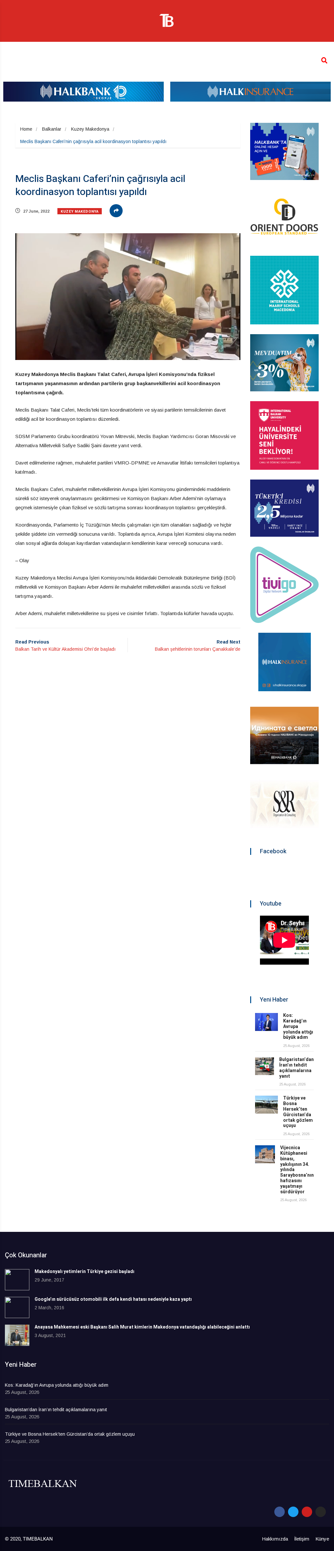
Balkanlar (51, 129)
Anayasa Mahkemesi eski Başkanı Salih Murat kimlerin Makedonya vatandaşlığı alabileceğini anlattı (142, 1327)
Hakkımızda (275, 1539)
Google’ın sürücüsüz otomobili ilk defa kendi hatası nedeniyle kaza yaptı (113, 1299)
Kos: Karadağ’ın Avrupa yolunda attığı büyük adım (56, 1385)
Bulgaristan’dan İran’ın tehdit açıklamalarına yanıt (296, 1067)
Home (26, 129)
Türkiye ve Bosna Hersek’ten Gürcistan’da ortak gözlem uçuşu (298, 1112)
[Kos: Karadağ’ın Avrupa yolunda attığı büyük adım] (266, 1022)
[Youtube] (307, 1512)
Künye (322, 1539)
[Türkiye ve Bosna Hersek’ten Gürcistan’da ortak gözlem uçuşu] (266, 1105)
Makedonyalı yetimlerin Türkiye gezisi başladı (84, 1271)
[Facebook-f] (279, 1512)
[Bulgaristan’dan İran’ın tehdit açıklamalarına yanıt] (264, 1066)
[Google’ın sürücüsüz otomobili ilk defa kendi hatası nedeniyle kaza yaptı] (17, 1307)
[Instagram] (320, 1512)
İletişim (301, 1539)
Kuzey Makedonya (90, 129)
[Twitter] (293, 1512)
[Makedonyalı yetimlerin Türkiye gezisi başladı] (17, 1279)
